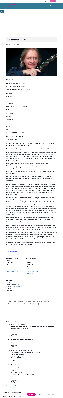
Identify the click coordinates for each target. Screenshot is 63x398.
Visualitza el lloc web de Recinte (15, 293)
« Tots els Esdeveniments (13, 27)
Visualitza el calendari (11, 386)
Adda (8, 271)
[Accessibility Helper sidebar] (2, 11)
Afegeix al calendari (15, 251)
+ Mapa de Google (19, 286)
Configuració (51, 394)
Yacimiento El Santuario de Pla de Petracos (25, 352)
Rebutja (40, 394)
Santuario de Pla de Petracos (17, 354)
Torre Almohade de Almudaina (17, 377)
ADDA (8, 282)
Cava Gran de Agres (17, 365)
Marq (12, 342)
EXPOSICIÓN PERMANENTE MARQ (22, 340)
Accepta (31, 394)
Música (12, 271)
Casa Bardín (14, 331)
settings (19, 396)
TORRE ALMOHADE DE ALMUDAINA (23, 375)
